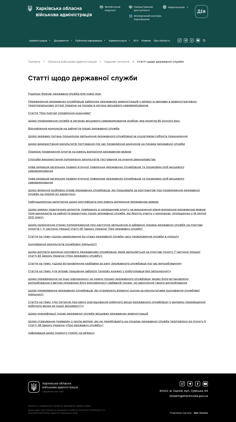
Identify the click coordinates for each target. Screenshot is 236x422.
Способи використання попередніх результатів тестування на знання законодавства (91, 159)
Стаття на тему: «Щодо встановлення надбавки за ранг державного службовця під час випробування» (105, 263)
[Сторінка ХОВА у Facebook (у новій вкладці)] (192, 40)
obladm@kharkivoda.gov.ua (188, 395)
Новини (146, 40)
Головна (34, 61)
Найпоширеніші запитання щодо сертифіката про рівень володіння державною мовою (93, 201)
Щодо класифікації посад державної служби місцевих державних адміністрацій (88, 313)
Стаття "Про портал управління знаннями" (59, 113)
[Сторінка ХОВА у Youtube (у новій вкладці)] (198, 40)
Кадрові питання (116, 61)
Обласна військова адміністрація (72, 61)
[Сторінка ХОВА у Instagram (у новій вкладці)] (180, 40)
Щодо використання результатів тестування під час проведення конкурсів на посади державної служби (106, 143)
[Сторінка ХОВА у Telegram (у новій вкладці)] (186, 40)
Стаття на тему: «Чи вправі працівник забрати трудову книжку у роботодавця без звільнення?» (99, 271)
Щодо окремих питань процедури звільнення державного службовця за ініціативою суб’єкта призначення (108, 136)
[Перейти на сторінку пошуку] (204, 40)
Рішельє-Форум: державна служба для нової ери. (64, 93)
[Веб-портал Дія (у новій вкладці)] (201, 10)
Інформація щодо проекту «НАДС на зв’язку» (61, 332)
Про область (162, 40)
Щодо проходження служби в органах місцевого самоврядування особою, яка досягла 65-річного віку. (104, 120)
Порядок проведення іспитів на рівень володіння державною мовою (79, 151)
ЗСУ (135, 40)
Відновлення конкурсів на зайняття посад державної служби (73, 128)
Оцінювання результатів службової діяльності (62, 244)
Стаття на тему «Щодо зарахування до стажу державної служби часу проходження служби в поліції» (103, 236)
